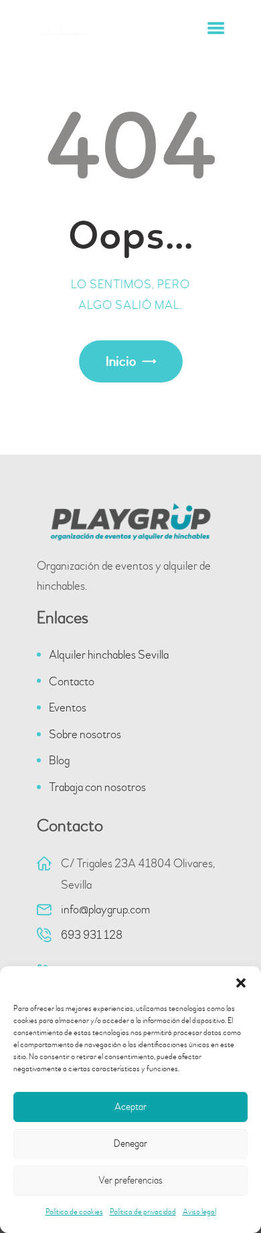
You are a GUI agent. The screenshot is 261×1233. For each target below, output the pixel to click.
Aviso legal (199, 1212)
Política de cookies (74, 1212)
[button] (241, 983)
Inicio (121, 361)
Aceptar (130, 1107)
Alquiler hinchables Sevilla (109, 655)
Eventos (67, 707)
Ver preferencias (130, 1180)
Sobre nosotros (85, 734)
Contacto (71, 681)
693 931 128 (91, 935)
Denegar (130, 1143)
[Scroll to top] (231, 1195)
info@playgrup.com (105, 909)
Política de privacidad (143, 1212)
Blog (59, 760)
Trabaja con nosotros (97, 787)
